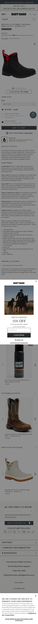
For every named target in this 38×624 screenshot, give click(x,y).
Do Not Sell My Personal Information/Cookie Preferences (19, 619)
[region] (19, 608)
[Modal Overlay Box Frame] (19, 312)
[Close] (36, 596)
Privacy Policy (9, 615)
